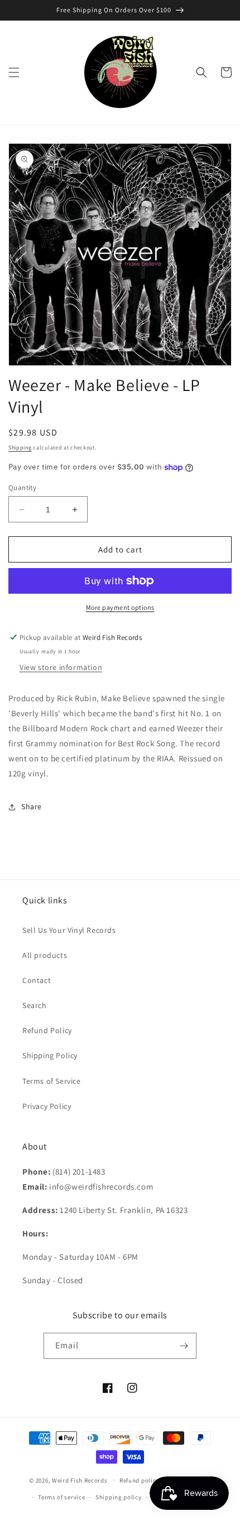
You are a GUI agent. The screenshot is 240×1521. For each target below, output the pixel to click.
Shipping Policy (50, 1055)
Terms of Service (51, 1081)
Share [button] (31, 806)
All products (44, 955)
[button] (14, 72)
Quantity (22, 487)
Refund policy (139, 1480)
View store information (61, 667)
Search (34, 1005)
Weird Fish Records (80, 1480)
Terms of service (61, 1497)
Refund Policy (47, 1030)
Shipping (20, 447)
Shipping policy (118, 1497)
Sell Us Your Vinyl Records (69, 930)
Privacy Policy (46, 1106)
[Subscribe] (183, 1346)
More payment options (120, 607)
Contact (36, 980)
